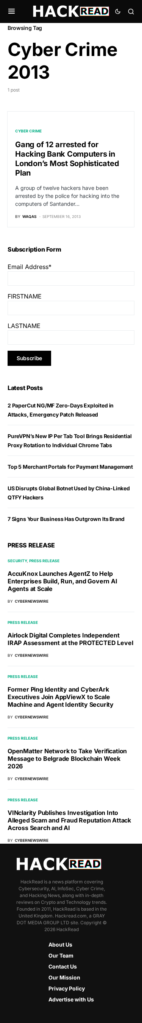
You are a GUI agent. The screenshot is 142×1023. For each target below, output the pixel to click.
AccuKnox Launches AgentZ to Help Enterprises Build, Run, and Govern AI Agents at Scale (62, 581)
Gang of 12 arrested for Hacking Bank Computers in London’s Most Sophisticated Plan (67, 158)
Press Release (44, 560)
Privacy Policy (66, 988)
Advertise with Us (71, 999)
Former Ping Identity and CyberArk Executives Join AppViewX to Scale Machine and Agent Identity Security (61, 697)
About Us (60, 944)
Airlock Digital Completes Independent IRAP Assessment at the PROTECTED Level (70, 639)
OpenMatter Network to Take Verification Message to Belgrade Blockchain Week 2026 (67, 758)
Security (17, 560)
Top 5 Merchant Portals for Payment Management (70, 466)
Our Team (60, 955)
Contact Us (62, 966)
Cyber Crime (28, 131)
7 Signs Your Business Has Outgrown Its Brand (66, 519)
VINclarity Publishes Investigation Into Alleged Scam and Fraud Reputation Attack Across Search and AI (69, 820)
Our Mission (64, 977)
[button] (12, 11)
